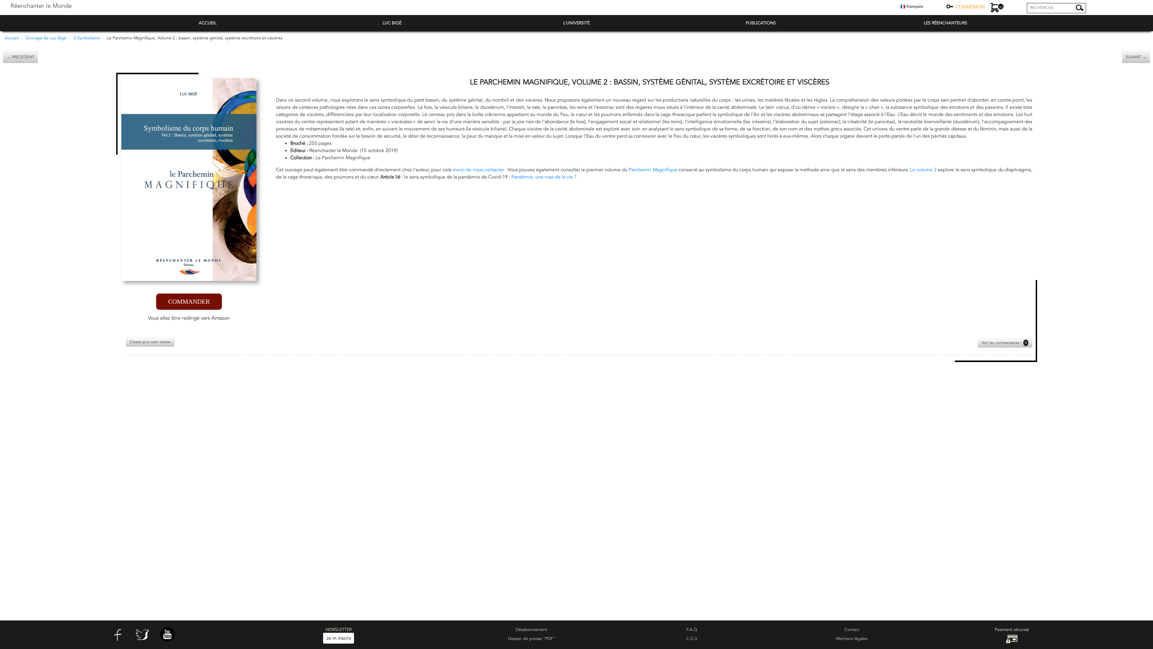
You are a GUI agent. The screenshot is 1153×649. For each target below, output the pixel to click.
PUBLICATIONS (761, 23)
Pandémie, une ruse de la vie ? (544, 177)
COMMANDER (189, 301)
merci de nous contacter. (479, 169)
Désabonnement (531, 629)
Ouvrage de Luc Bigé (46, 38)
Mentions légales (852, 638)
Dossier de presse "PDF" (531, 638)
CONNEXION (970, 7)
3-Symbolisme (86, 38)
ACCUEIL (207, 23)
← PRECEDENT (20, 57)
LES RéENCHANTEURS (945, 23)
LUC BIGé (392, 23)
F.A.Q (691, 629)
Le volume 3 (923, 169)
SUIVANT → (1136, 57)
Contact (851, 629)
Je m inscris (338, 638)
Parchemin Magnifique (653, 169)
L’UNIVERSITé (576, 23)
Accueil (12, 38)
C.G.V (692, 638)
